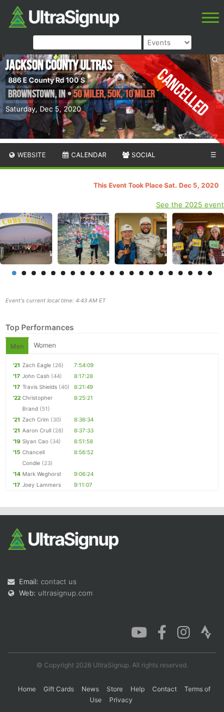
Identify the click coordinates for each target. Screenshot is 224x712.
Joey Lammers (41, 484)
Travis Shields (39, 386)
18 (180, 273)
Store (115, 689)
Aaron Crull (36, 430)
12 (122, 273)
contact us (59, 581)
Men (17, 346)
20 (200, 273)
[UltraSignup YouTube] (139, 631)
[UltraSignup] (64, 16)
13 (131, 273)
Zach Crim (35, 419)
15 (151, 273)
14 (141, 273)
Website (31, 155)
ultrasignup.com (65, 593)
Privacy (121, 700)
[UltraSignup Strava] (206, 631)
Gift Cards (58, 689)
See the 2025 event (190, 204)
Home (27, 689)
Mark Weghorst (41, 473)
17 (171, 273)
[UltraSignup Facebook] (162, 631)
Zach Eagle (36, 365)
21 (210, 273)
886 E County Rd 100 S (46, 80)
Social (142, 155)
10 (102, 273)
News (90, 689)
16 (161, 273)
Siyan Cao (35, 441)
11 (112, 273)
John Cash (35, 376)
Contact (164, 689)
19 (190, 273)
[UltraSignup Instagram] (183, 631)
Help (137, 689)
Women (45, 345)
